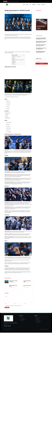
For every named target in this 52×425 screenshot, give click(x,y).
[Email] (42, 13)
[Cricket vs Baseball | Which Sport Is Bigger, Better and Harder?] (21, 281)
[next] (28, 1)
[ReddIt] (40, 13)
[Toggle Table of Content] (23, 55)
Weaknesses (13, 61)
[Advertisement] (18, 45)
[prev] (27, 1)
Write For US (22, 320)
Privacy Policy (37, 319)
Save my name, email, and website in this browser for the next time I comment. (14, 305)
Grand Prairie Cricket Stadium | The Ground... (13, 281)
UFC (36, 46)
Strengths (13, 60)
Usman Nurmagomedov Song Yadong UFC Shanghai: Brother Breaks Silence (41, 41)
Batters (13, 57)
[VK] (45, 13)
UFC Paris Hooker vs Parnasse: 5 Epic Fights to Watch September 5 (41, 45)
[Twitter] (43, 1)
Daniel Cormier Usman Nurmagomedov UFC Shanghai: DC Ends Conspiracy (41, 38)
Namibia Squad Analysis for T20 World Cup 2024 (18, 59)
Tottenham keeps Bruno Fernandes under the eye (13, 1)
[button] (47, 4)
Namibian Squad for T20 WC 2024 (16, 56)
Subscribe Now (41, 63)
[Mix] (44, 13)
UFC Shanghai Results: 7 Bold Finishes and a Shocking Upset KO (41, 48)
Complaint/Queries (22, 319)
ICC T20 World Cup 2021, (12, 150)
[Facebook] (40, 1)
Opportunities (14, 62)
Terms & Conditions (38, 320)
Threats (13, 63)
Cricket (10, 282)
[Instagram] (41, 1)
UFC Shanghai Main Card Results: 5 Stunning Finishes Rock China (40, 51)
